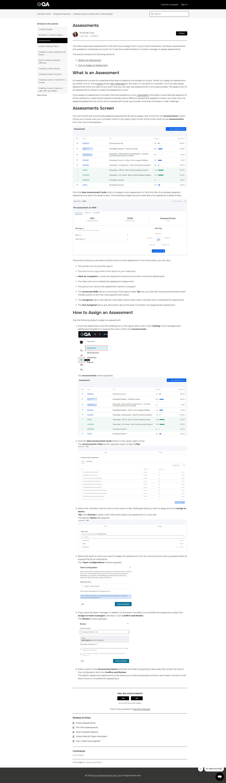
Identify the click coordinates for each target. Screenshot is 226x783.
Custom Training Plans (48, 46)
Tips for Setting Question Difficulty (49, 61)
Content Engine (45, 29)
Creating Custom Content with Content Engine (93, 14)
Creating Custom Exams (49, 68)
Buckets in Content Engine (50, 35)
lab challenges (118, 83)
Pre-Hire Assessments (87, 727)
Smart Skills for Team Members (91, 736)
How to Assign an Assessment (93, 65)
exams (100, 83)
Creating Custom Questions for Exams (52, 53)
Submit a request (169, 4)
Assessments (44, 40)
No (137, 698)
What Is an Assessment (89, 60)
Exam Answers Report (87, 732)
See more (42, 95)
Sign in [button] (184, 4)
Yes (123, 698)
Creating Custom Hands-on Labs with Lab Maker (50, 89)
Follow (182, 33)
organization (143, 95)
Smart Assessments (85, 723)
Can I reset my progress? (88, 741)
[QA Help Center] (43, 4)
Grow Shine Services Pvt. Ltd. (107, 775)
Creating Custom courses (49, 74)
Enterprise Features (61, 14)
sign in (81, 762)
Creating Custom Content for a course (52, 81)
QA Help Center (44, 14)
